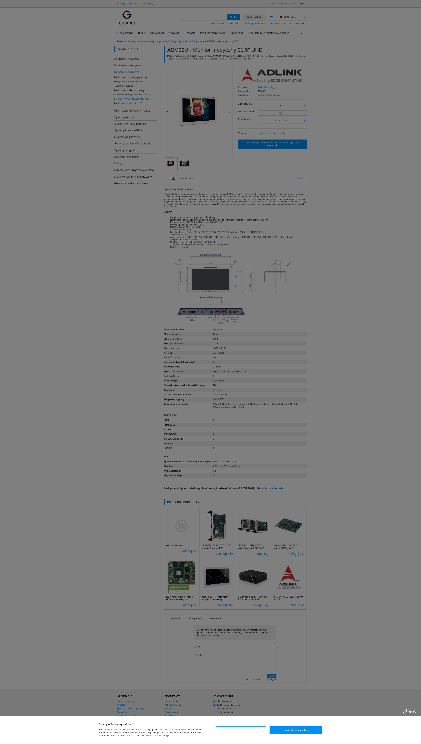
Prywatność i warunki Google (155, 735)
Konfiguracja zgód (241, 730)
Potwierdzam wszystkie (296, 730)
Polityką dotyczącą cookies (173, 729)
